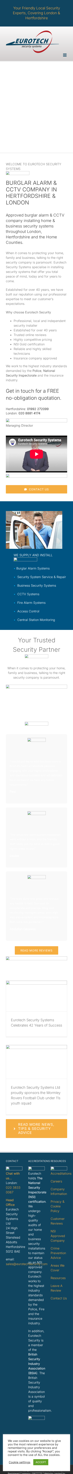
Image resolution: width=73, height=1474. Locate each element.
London (34, 231)
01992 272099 (38, 409)
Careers (56, 1181)
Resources (58, 1278)
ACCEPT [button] (41, 1462)
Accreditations (61, 1173)
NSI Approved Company (58, 1235)
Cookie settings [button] (19, 1462)
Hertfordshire (18, 237)
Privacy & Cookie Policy (57, 1206)
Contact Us (59, 1298)
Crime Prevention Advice (58, 1253)
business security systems (30, 226)
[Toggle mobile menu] (65, 55)
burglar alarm (37, 215)
